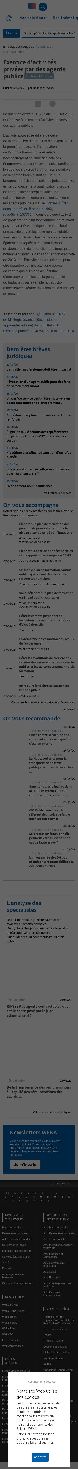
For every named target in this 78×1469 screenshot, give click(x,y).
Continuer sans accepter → (43, 1381)
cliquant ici (45, 1443)
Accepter (40, 1457)
